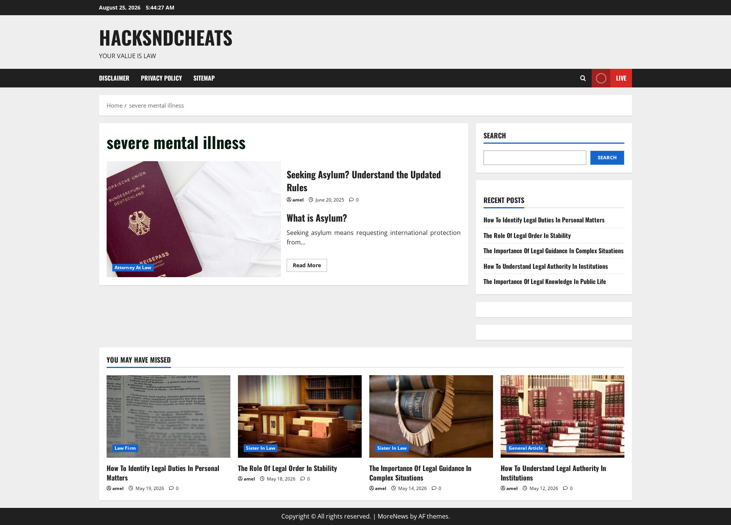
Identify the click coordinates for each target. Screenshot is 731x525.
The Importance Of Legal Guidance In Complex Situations (554, 250)
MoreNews (393, 516)
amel (298, 200)
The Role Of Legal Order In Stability (527, 235)
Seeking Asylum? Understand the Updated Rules (194, 219)
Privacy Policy (161, 77)
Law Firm (125, 448)
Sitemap (204, 77)
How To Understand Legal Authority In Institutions (546, 266)
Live (621, 77)
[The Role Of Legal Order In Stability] (300, 416)
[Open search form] (583, 78)
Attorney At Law (133, 267)
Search (495, 135)
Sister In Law (260, 448)
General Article (526, 448)
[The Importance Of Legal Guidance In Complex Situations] (431, 416)
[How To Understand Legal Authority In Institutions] (562, 416)
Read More (310, 266)
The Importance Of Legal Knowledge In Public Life (545, 281)
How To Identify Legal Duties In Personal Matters (544, 219)
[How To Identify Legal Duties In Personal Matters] (168, 416)
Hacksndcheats (166, 37)
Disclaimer (114, 77)
